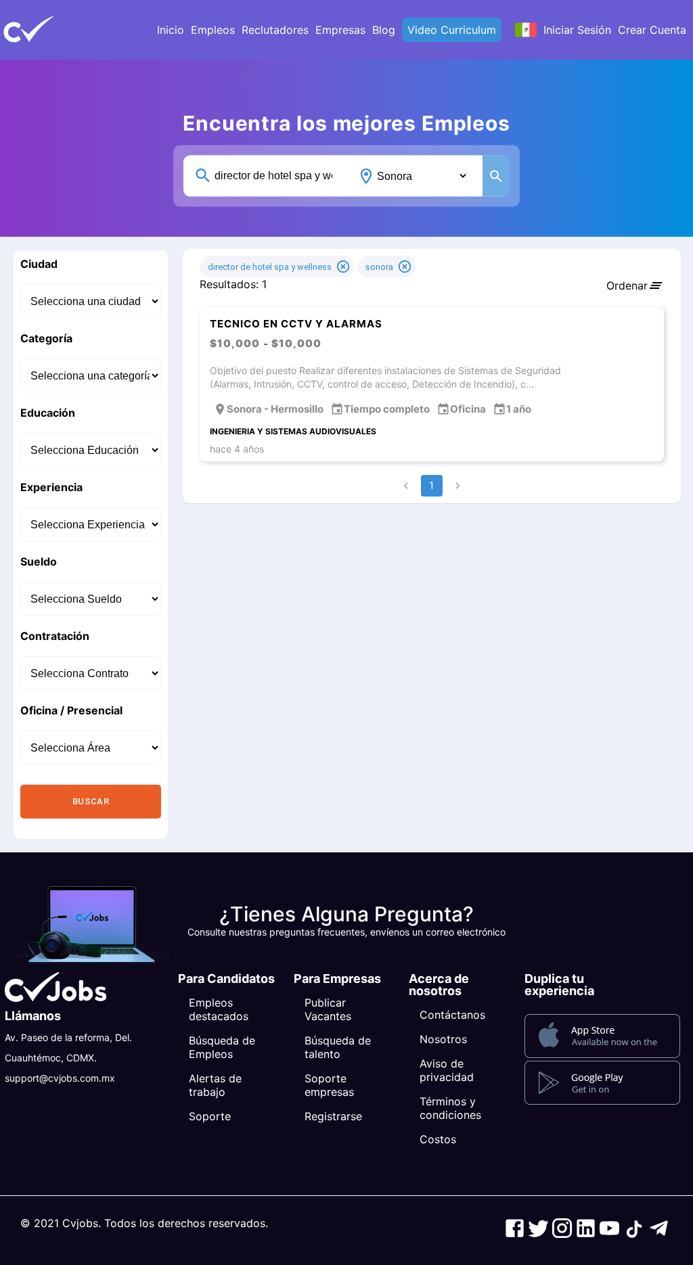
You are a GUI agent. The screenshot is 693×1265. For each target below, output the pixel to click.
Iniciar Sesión (577, 30)
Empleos (213, 30)
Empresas (340, 30)
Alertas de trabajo (215, 1085)
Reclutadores (275, 30)
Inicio (170, 30)
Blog (383, 30)
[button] (51, 30)
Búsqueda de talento (338, 1047)
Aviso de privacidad (447, 1070)
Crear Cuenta (652, 30)
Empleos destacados (218, 1009)
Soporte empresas (329, 1085)
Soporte (210, 1116)
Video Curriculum (451, 30)
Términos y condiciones (450, 1108)
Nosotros (443, 1039)
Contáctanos (452, 1014)
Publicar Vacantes (328, 1009)
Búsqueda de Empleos (222, 1047)
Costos (438, 1139)
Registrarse (333, 1116)
